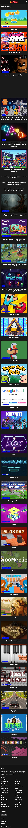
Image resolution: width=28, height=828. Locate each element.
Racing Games (18, 785)
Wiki (3, 286)
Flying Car (14, 711)
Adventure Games (6, 567)
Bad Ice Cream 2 (14, 337)
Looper (14, 454)
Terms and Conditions (6, 826)
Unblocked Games (6, 261)
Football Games (5, 497)
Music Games (5, 661)
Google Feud (14, 407)
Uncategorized (5, 357)
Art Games (4, 614)
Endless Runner (4, 790)
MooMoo (14, 571)
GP (1, 801)
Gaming (4, 114)
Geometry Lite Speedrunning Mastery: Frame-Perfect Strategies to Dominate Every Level (14, 144)
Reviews (16, 788)
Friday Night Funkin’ (14, 52)
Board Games (5, 637)
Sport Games (5, 754)
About (2, 825)
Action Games (5, 427)
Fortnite (14, 431)
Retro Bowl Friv (14, 361)
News (3, 166)
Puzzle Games (5, 404)
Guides (2, 802)
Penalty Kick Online (14, 501)
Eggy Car (14, 29)
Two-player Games (19, 801)
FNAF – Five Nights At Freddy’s (14, 75)
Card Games (4, 786)
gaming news (4, 799)
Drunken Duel (14, 594)
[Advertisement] (14, 86)
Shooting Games (5, 591)
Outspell (14, 734)
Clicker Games (4, 788)
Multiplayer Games (5, 806)
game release (4, 793)
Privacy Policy (4, 821)
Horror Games (5, 26)
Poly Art (14, 617)
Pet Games (4, 381)
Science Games (18, 790)
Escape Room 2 (14, 687)
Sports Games (18, 797)
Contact (3, 823)
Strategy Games (5, 311)
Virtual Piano (14, 664)
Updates (16, 806)
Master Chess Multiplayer (14, 641)
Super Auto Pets (14, 384)
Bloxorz (14, 547)
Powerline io (14, 477)
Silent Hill (17, 793)
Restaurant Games (19, 786)
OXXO (14, 524)
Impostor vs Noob (14, 314)
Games (3, 334)
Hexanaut (14, 757)
